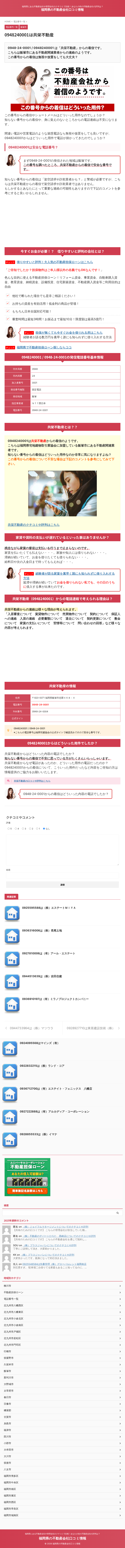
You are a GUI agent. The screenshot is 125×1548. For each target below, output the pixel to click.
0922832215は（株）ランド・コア (42, 1065)
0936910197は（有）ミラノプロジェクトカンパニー (55, 999)
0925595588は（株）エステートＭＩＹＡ (49, 907)
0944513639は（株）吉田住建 (42, 976)
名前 (8, 869)
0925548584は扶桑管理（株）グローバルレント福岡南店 (54, 1264)
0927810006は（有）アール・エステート (48, 953)
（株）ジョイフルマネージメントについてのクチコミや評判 (55, 1226)
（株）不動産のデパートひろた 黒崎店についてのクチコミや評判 (59, 1236)
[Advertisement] (62, 219)
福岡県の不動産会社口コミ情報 (62, 9)
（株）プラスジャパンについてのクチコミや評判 (49, 1245)
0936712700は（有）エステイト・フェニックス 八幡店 (56, 1088)
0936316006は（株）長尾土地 (42, 930)
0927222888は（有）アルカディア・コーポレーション (54, 1111)
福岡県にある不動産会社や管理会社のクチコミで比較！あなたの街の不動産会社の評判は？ (62, 1534)
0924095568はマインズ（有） (40, 1043)
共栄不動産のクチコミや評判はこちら (34, 525)
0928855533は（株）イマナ (38, 1134)
